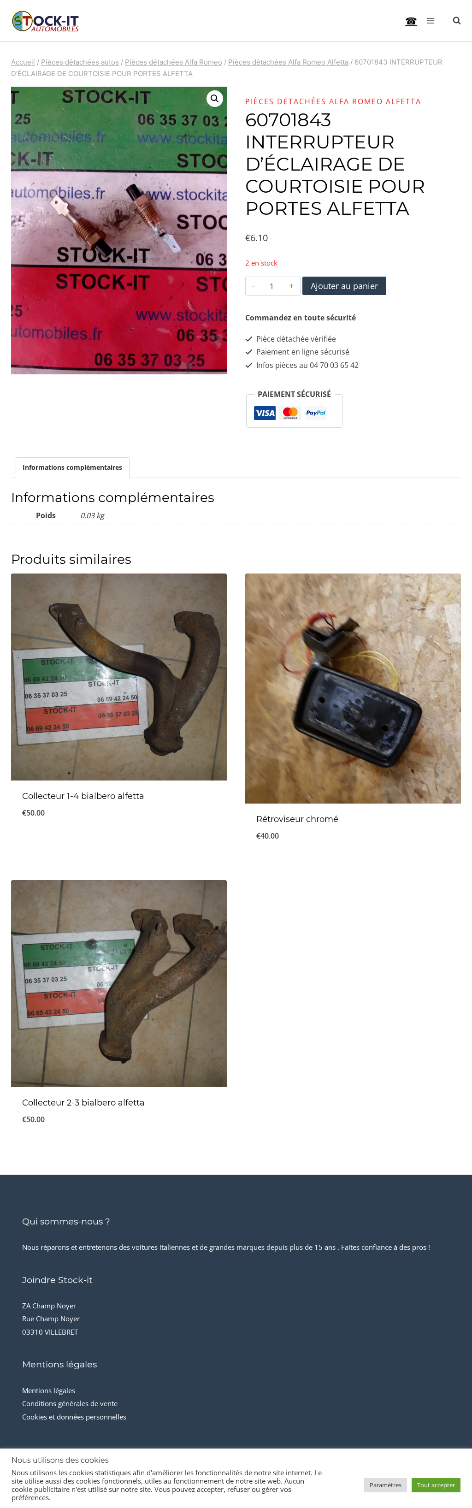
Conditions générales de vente (70, 1403)
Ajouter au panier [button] (119, 843)
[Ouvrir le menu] (430, 20)
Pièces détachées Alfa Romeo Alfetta (333, 101)
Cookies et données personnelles (74, 1416)
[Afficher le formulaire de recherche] (452, 21)
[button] (214, 98)
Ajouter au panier (344, 285)
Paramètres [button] (385, 1485)
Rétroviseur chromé (297, 819)
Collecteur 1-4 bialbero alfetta (83, 796)
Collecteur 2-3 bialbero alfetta (83, 1103)
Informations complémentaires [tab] (72, 467)
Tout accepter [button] (436, 1485)
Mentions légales (48, 1390)
